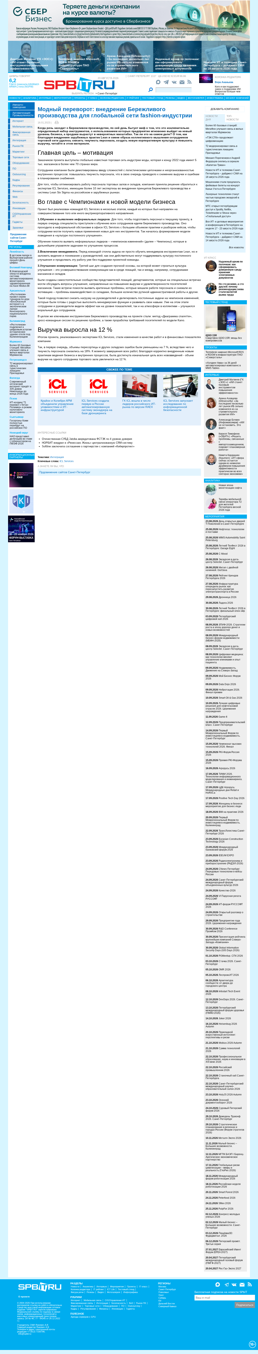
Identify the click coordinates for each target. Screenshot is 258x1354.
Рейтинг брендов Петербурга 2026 (222, 577)
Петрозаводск (18, 359)
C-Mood (223, 553)
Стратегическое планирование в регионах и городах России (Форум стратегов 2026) (225, 1128)
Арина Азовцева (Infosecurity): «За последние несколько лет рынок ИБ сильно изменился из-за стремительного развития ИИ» (129, 62)
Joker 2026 (225, 1018)
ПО (14, 168)
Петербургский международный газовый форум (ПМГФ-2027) (224, 1260)
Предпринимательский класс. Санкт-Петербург (225, 723)
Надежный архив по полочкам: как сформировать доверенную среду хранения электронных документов (177, 63)
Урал (160, 1295)
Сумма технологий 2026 (223, 1049)
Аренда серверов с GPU (83, 1317)
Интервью (45, 98)
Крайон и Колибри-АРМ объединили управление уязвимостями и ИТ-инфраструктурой (57, 405)
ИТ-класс (210, 258)
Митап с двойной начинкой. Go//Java (222, 569)
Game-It (222, 716)
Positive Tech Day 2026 (231, 798)
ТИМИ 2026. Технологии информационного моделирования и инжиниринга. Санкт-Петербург (224, 778)
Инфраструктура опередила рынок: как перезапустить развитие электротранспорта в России (222, 587)
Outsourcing (19, 174)
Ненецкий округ (19, 432)
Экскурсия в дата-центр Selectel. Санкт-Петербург (224, 560)
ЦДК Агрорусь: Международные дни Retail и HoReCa (222, 790)
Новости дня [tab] (212, 118)
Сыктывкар (16, 417)
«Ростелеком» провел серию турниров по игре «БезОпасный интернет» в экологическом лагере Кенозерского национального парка (19, 305)
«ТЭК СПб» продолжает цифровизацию (219, 139)
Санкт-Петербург (167, 1289)
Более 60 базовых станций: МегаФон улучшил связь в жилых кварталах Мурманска (20, 350)
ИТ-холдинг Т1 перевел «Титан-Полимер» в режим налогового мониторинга (20, 407)
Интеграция (19, 140)
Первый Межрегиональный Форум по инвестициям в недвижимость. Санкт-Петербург (223, 734)
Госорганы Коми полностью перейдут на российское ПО (19, 424)
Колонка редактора (228, 77)
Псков (13, 398)
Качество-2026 (227, 890)
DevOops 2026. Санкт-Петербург (225, 1000)
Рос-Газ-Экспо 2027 (230, 1268)
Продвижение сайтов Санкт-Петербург (18, 238)
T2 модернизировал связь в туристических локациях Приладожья (21, 368)
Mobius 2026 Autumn (230, 1042)
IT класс (93, 98)
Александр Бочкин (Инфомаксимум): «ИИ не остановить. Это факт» (231, 423)
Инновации (18, 208)
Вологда (15, 378)
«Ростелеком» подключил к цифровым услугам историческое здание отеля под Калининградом (20, 330)
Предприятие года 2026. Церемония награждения (223, 922)
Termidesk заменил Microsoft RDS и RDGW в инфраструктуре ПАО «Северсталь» (78, 63)
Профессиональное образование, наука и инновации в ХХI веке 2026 (225, 1059)
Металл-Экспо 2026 (229, 1138)
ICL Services (67, 461)
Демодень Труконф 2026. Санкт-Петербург (223, 1117)
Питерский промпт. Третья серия (223, 1242)
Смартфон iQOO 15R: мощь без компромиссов (224, 338)
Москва (162, 1287)
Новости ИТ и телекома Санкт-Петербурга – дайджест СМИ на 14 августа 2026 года (224, 237)
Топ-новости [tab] (233, 118)
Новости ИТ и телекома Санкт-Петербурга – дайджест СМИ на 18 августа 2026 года (225, 65)
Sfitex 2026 (224, 1203)
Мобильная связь (22, 126)
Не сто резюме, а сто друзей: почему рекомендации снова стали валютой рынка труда (231, 289)
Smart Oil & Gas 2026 (230, 697)
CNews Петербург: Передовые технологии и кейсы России (224, 872)
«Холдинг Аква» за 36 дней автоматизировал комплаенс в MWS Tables (223, 365)
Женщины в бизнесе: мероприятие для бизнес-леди (224, 805)
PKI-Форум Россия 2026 (222, 753)
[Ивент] (21, 475)
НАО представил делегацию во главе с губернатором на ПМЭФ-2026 (21, 440)
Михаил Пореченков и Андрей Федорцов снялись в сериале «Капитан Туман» (223, 161)
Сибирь (162, 1298)
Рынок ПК (18, 146)
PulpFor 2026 (225, 1208)
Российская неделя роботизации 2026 (223, 1185)
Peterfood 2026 (226, 1197)
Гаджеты (17, 222)
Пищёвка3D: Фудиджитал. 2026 (219, 1234)
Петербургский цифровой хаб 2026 (221, 617)
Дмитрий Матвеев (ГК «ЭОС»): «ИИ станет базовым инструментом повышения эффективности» (31, 63)
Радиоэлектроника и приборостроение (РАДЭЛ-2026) (224, 862)
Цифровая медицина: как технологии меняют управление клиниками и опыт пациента (224, 658)
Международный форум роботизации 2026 (222, 1177)
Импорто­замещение (19, 106)
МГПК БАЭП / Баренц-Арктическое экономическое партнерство (225, 1157)
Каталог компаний (237, 98)
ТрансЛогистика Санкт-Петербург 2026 (225, 832)
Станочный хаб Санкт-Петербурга (225, 1077)
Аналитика (29, 98)
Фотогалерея (196, 98)
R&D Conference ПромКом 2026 (221, 930)
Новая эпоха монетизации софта (230, 486)
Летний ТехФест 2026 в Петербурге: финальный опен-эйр (225, 609)
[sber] (129, 20)
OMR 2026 (225, 969)
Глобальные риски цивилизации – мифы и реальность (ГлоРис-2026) (223, 1168)
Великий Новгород (21, 267)
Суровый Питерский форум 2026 (224, 1109)
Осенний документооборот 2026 (219, 1101)
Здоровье (17, 227)
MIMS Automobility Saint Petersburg (225, 539)
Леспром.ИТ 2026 (229, 975)
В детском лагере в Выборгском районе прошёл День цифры (21, 259)
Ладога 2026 (226, 602)
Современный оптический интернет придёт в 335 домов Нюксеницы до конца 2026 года (20, 387)
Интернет (18, 121)
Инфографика (215, 98)
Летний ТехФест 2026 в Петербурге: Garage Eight (225, 547)
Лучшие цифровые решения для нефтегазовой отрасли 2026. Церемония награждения (223, 707)
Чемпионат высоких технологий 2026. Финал (223, 745)
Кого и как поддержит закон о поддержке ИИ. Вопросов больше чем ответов (228, 90)
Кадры (16, 180)
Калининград (17, 321)
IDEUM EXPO (226, 855)
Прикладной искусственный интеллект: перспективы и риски (221, 1035)
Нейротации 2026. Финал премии (223, 691)
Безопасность (20, 202)
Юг (159, 1301)
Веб (131, 1303)
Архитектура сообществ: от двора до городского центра (219, 983)
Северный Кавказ (167, 1306)
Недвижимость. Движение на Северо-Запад (222, 669)
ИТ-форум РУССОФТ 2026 (224, 905)
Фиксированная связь (21, 133)
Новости (15, 98)
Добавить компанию (225, 109)
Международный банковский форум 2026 (222, 848)
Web (15, 197)
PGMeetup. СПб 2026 (231, 955)
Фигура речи (77, 1292)
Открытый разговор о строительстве (224, 913)
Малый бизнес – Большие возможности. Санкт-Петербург (223, 1225)
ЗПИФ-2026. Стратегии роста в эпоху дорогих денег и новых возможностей (225, 627)
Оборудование (20, 163)
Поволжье (163, 1292)
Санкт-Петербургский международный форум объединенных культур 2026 (224, 882)
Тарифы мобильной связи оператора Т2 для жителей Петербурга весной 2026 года (230, 504)
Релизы (170, 98)
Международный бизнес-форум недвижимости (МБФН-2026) (222, 638)
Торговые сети (20, 157)
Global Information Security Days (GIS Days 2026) (222, 949)
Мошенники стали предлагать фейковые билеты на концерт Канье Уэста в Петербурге (223, 185)
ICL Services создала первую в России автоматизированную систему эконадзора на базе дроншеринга (97, 407)
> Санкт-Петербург (106, 93)
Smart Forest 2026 (228, 1192)
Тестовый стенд (152, 98)
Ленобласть (17, 251)
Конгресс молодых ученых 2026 (223, 1215)
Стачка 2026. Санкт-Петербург (224, 962)
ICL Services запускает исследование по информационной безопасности (178, 405)
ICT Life (111, 1289)
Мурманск (16, 341)
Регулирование (21, 185)
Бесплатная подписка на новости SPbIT (221, 1292)
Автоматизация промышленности (22, 114)
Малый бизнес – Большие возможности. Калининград (221, 1146)
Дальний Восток (166, 1303)
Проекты (79, 98)
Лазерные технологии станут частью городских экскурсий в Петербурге (222, 197)
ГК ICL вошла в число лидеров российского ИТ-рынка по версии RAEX (139, 404)
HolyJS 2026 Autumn (230, 1094)
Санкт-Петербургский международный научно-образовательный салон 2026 (224, 1086)
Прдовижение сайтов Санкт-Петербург (64, 472)
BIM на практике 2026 (231, 812)
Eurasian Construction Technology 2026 (224, 840)
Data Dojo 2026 (227, 684)
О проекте (24, 1297)
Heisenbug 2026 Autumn (221, 1025)
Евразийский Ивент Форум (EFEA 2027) (223, 1251)
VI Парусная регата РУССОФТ (223, 897)
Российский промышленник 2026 (219, 1068)
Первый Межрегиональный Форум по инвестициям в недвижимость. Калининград (223, 821)
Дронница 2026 (227, 597)
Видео (181, 98)
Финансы (17, 191)
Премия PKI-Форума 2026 (224, 761)
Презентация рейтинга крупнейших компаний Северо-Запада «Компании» (225, 939)
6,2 (12, 80)
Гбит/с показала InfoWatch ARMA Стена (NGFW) (24, 85)
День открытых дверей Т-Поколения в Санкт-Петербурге (225, 522)
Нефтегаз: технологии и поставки (225, 530)
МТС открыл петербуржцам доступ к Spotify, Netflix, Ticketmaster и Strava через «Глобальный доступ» (221, 211)
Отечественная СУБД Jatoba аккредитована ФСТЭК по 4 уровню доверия (87, 438)
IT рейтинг (133, 98)
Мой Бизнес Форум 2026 (223, 677)
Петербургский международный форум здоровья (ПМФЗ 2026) (225, 1010)
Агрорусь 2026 (227, 768)
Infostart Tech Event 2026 (223, 992)
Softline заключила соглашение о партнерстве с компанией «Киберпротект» (88, 446)
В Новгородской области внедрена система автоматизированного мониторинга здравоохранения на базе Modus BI (22, 278)
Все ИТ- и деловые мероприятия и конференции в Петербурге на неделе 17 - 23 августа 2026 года (224, 225)
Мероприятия (62, 98)
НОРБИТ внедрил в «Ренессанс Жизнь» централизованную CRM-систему (87, 442)
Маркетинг (18, 152)
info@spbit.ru (24, 1334)
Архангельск (17, 290)
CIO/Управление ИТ (21, 215)
